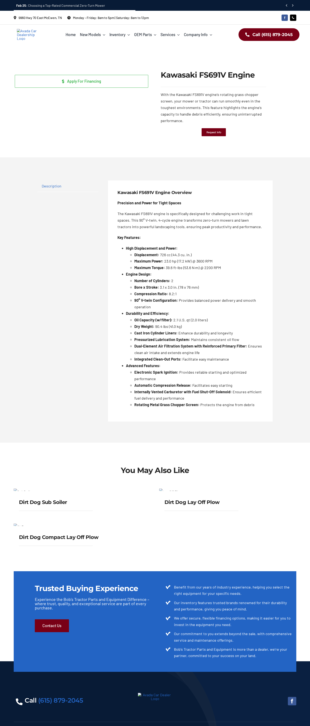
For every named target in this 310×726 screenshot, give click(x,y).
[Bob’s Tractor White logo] (155, 694)
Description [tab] (51, 186)
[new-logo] (29, 30)
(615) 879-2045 (60, 700)
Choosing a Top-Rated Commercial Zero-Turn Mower (60, 5)
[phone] (293, 18)
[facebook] (285, 18)
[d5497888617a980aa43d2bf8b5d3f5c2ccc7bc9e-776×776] (21, 71)
